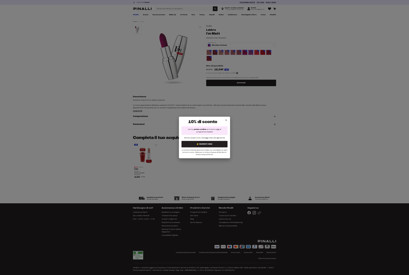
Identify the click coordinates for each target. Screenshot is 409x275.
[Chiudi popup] (226, 120)
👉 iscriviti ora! (204, 144)
